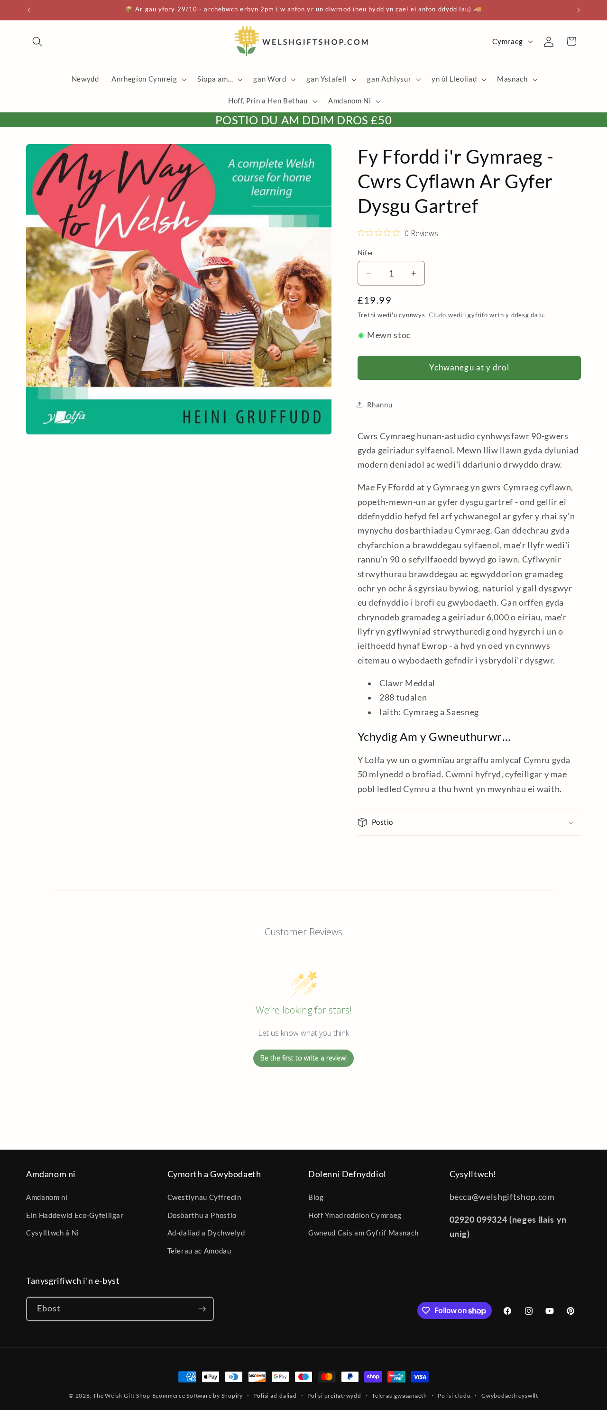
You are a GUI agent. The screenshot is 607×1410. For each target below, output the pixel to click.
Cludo (437, 315)
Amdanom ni (47, 1197)
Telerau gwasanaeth (399, 1395)
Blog (316, 1197)
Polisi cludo (454, 1395)
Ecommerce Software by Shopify (197, 1395)
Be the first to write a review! (303, 1057)
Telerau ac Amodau (199, 1250)
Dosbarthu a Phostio (202, 1215)
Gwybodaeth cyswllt (509, 1395)
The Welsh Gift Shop (121, 1395)
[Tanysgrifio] (202, 1309)
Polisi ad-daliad (274, 1395)
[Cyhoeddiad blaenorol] (28, 10)
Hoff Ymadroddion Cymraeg (355, 1215)
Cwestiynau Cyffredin (204, 1197)
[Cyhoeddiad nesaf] (578, 10)
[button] (37, 41)
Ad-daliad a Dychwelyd (206, 1232)
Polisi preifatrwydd (334, 1395)
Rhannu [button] (380, 404)
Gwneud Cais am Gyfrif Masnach (363, 1232)
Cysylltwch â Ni (52, 1232)
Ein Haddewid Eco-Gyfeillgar (75, 1215)
